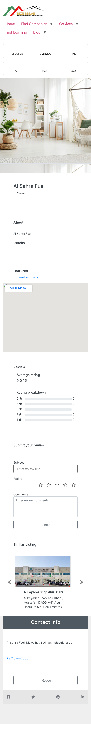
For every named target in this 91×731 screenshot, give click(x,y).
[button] (9, 582)
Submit (45, 525)
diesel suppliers (27, 277)
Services (66, 24)
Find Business (16, 32)
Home (10, 24)
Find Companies (34, 24)
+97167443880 (17, 658)
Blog (36, 32)
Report (47, 680)
